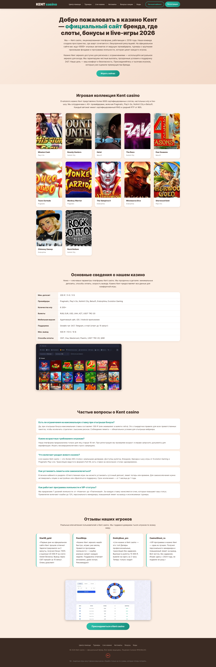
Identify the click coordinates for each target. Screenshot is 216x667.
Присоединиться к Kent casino (108, 626)
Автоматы (112, 4)
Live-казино (100, 4)
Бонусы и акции (126, 4)
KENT (46, 4)
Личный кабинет (155, 4)
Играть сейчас (108, 73)
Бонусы (128, 645)
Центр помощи (75, 4)
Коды (139, 4)
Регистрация (172, 4)
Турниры (87, 4)
